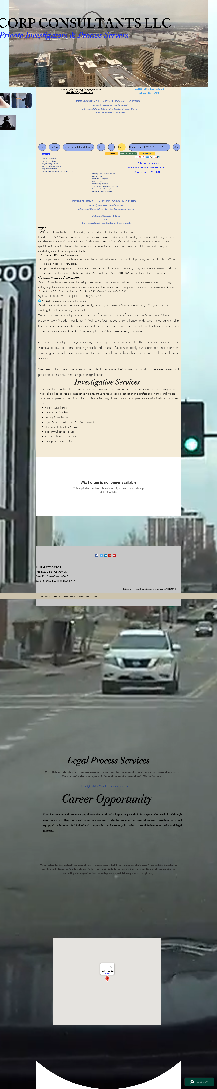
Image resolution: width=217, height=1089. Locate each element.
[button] (111, 153)
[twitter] (101, 555)
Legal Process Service (47, 168)
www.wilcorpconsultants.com (69, 301)
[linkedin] (105, 555)
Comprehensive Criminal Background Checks (55, 171)
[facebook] (96, 555)
